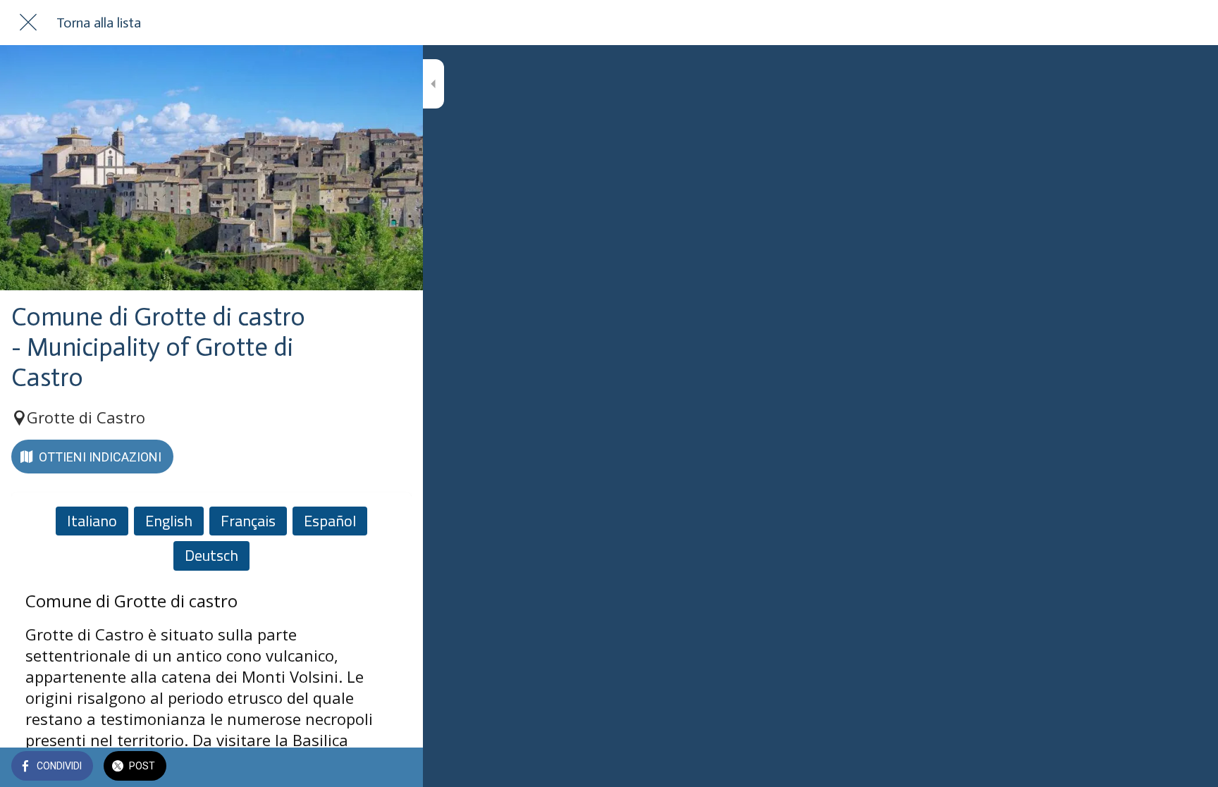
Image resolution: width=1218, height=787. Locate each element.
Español (330, 521)
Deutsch (211, 555)
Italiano (92, 521)
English (168, 521)
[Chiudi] (28, 22)
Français (248, 521)
